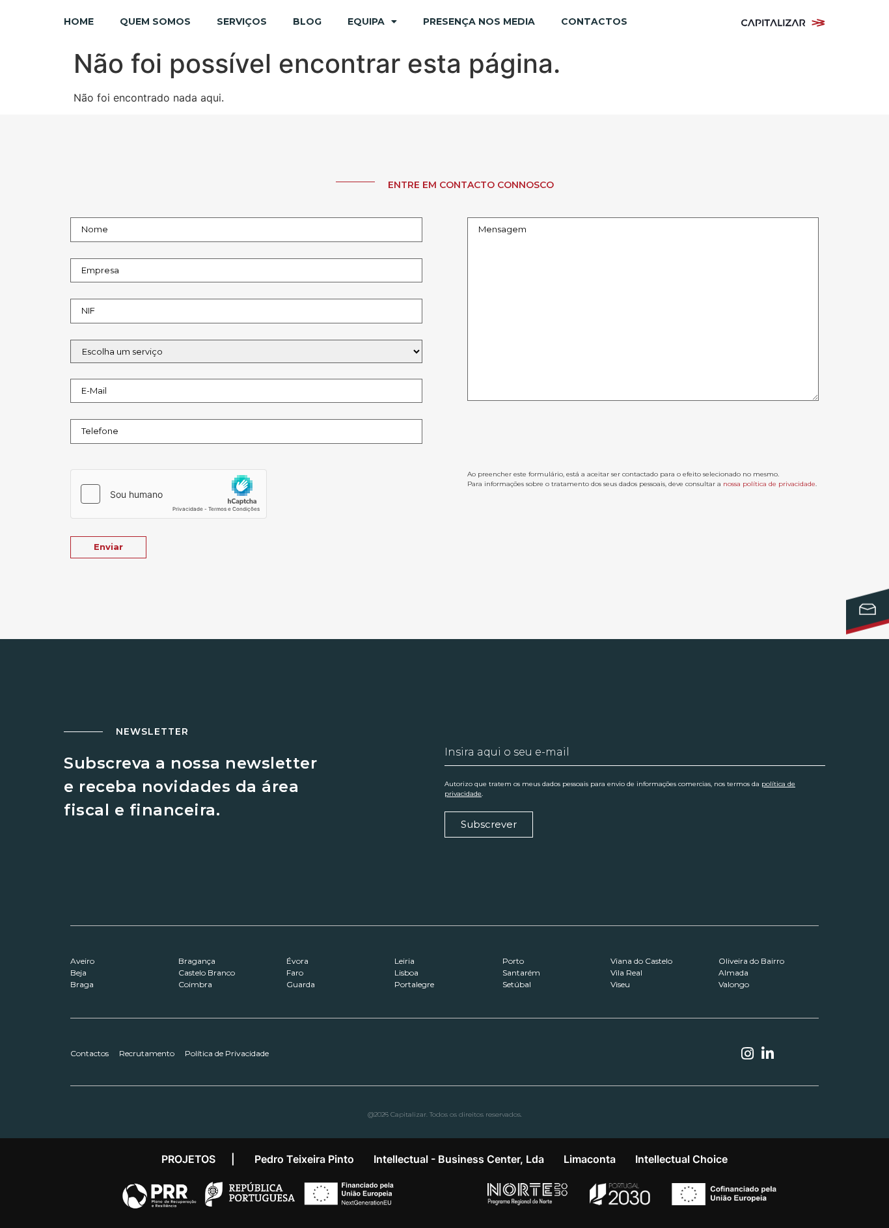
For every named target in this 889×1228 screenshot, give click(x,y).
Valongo (733, 984)
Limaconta (590, 1159)
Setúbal (516, 984)
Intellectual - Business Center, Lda (459, 1159)
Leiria (404, 961)
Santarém (521, 972)
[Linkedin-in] (767, 1053)
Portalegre (414, 984)
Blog (307, 21)
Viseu (620, 984)
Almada (733, 972)
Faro (294, 972)
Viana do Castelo (641, 961)
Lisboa (406, 972)
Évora (297, 961)
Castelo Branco (206, 972)
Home (79, 21)
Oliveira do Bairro (751, 961)
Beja (78, 972)
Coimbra (195, 984)
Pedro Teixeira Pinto (304, 1159)
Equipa (366, 21)
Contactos (594, 21)
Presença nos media (479, 21)
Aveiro (82, 961)
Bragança (196, 961)
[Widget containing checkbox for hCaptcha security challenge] (168, 494)
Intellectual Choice (681, 1159)
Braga (82, 984)
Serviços (242, 21)
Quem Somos (155, 21)
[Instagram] (747, 1053)
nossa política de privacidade (769, 484)
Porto (513, 961)
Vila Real (626, 972)
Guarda (300, 984)
